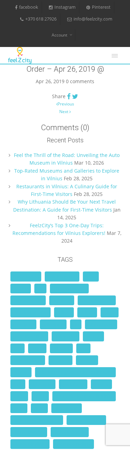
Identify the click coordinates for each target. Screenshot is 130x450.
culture (109, 312)
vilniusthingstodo (86, 420)
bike (40, 288)
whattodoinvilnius (73, 444)
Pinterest (101, 7)
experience (23, 324)
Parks (18, 384)
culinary (64, 312)
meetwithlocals (27, 360)
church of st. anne (30, 312)
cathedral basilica (69, 288)
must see (87, 360)
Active (91, 276)
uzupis (19, 408)
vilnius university (69, 432)
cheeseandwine (28, 300)
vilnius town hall (28, 432)
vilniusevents (66, 408)
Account (59, 35)
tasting (19, 396)
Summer (101, 384)
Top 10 (40, 396)
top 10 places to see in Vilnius (84, 396)
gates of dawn (101, 324)
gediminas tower (29, 336)
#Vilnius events (62, 276)
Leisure (37, 348)
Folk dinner (53, 324)
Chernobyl (61, 300)
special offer (73, 384)
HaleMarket (65, 336)
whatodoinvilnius (30, 444)
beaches (20, 288)
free (76, 324)
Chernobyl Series (96, 300)
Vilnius (39, 408)
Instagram (65, 7)
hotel (17, 348)
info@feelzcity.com (92, 19)
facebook (28, 7)
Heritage (93, 336)
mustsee (21, 372)
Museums (60, 360)
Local (83, 348)
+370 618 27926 (41, 19)
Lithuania (61, 348)
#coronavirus (26, 276)
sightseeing (42, 384)
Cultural (87, 312)
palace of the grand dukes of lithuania (75, 372)
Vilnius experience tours (36, 420)
